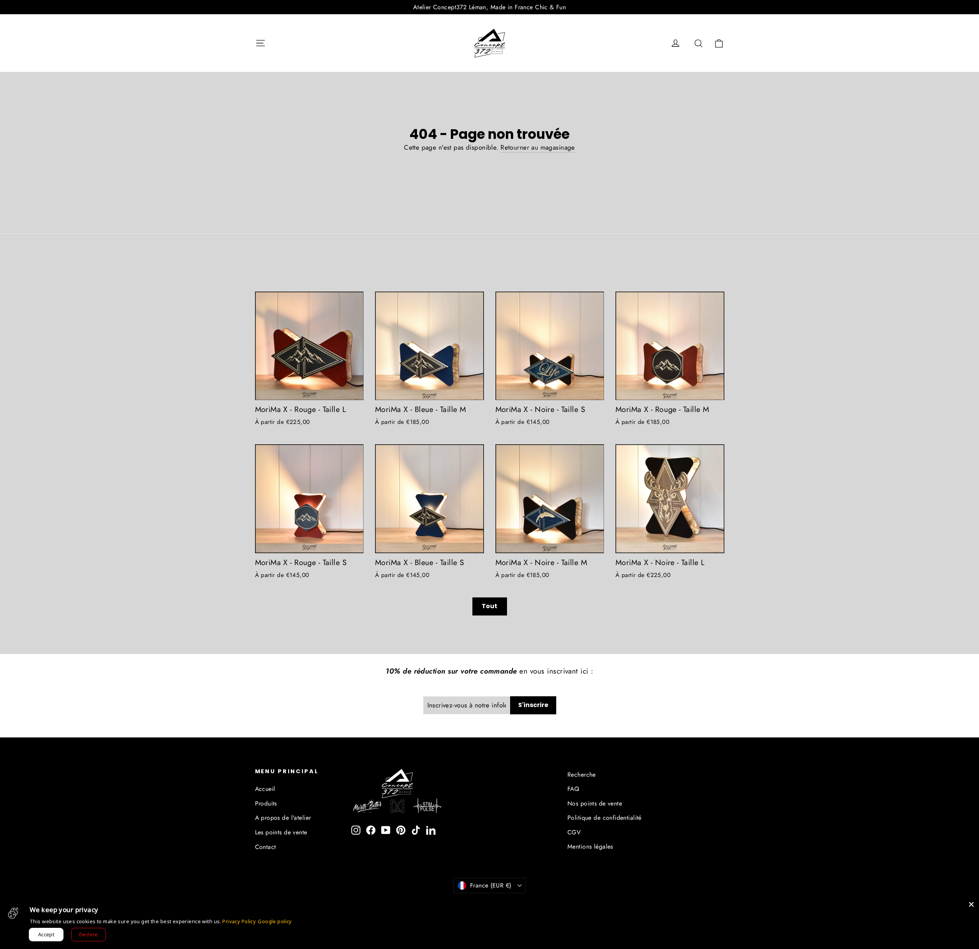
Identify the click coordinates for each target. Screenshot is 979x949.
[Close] (971, 904)
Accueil (265, 788)
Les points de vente (281, 832)
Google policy (275, 921)
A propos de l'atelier (283, 817)
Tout (489, 606)
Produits (266, 803)
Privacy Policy (239, 921)
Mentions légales (590, 846)
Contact (265, 846)
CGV (573, 832)
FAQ (573, 788)
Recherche (581, 774)
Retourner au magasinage (537, 147)
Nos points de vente (594, 803)
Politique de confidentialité (604, 817)
